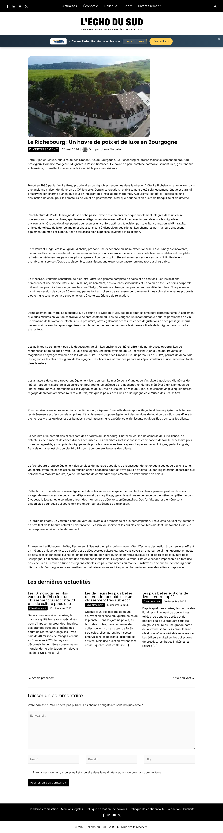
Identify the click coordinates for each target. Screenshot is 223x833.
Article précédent (41, 678)
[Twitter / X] (26, 6)
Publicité (188, 809)
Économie (90, 6)
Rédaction (173, 809)
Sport (128, 6)
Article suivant (184, 678)
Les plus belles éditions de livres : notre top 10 (165, 595)
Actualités (69, 6)
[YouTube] (20, 6)
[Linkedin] (13, 6)
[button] (215, 6)
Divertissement (149, 6)
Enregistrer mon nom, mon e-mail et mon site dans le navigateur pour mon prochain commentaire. (97, 772)
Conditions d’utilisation (43, 809)
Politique (110, 6)
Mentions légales (72, 809)
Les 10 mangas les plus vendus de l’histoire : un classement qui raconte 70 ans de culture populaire (51, 598)
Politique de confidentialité (147, 809)
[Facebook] (7, 6)
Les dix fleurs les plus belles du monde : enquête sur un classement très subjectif (109, 597)
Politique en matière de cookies (106, 809)
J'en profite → (161, 41)
